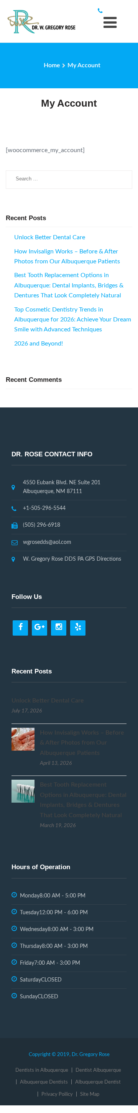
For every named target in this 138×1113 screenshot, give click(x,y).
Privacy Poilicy (57, 1094)
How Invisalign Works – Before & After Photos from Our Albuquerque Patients (82, 743)
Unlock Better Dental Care (49, 237)
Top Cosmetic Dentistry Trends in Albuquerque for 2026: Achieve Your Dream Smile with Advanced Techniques (72, 320)
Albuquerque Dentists (44, 1082)
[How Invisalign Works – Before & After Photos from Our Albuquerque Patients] (23, 739)
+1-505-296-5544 (44, 508)
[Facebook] (20, 628)
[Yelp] (77, 628)
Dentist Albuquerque (98, 1070)
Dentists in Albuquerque (41, 1070)
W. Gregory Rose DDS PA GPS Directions (72, 559)
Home (52, 65)
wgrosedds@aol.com (47, 542)
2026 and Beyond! (38, 344)
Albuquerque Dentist (98, 1082)
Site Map (89, 1094)
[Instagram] (58, 628)
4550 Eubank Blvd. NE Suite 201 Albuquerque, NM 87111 (61, 487)
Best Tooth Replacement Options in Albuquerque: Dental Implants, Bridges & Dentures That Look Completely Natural (68, 285)
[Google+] (39, 628)
